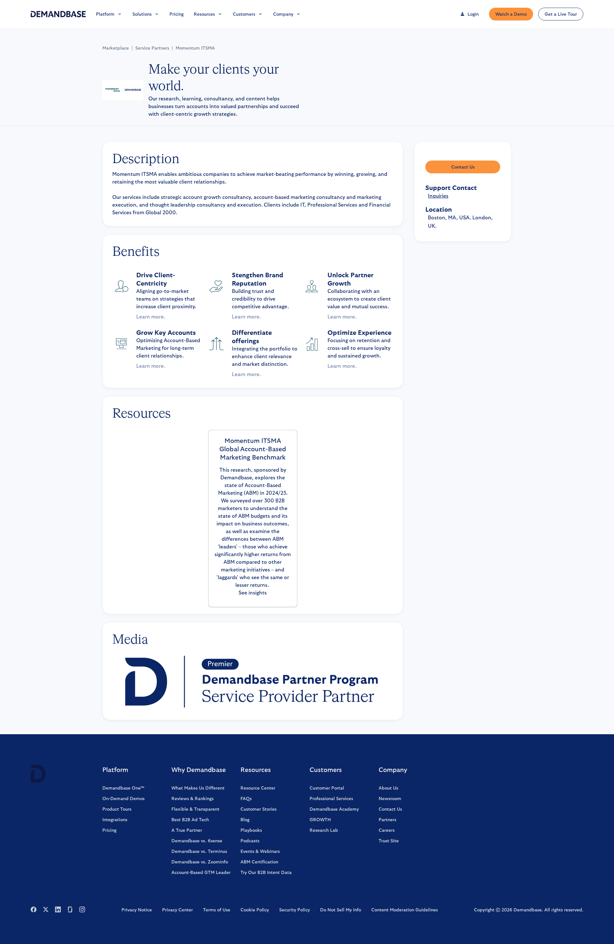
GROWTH (320, 820)
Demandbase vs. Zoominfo (199, 862)
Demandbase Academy (334, 809)
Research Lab (324, 830)
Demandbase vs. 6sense (196, 841)
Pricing (176, 14)
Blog (244, 820)
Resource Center (257, 788)
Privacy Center (177, 910)
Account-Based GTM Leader (201, 872)
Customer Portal (327, 788)
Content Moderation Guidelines (404, 910)
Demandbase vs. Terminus (199, 851)
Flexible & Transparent (195, 809)
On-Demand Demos (123, 798)
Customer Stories (258, 809)
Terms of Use (216, 910)
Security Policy (294, 910)
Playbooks (251, 830)
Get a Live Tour (561, 14)
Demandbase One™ (123, 788)
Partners (387, 820)
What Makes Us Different (197, 788)
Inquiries (438, 195)
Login (473, 14)
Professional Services (331, 798)
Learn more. (150, 316)
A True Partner (186, 830)
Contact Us (463, 167)
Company (283, 14)
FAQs (246, 798)
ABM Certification (259, 862)
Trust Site (389, 841)
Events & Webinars (260, 851)
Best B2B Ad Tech (190, 820)
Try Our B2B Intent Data (266, 872)
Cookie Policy (254, 910)
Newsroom (390, 798)
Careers (387, 830)
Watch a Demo (511, 14)
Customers (244, 14)
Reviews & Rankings (192, 798)
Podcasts (249, 841)
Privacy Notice (137, 910)
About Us (388, 788)
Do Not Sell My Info (340, 910)
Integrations (114, 820)
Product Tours (116, 809)
